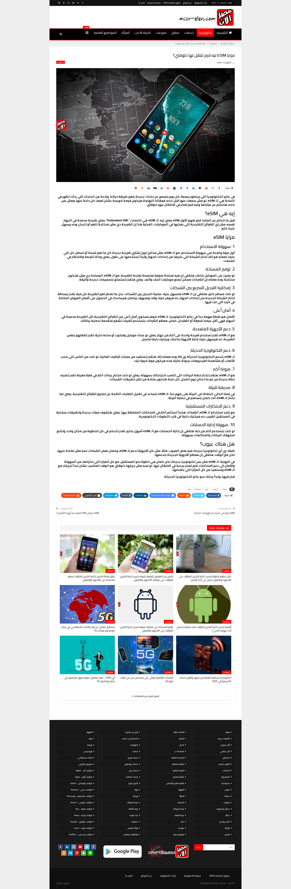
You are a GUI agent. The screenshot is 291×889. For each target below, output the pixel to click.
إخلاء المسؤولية (200, 3)
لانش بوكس (224, 822)
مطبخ (175, 32)
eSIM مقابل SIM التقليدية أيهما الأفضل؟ (77, 513)
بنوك (136, 790)
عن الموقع (187, 3)
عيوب (206, 489)
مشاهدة (198, 489)
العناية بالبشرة (178, 770)
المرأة (126, 32)
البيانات (224, 489)
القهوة (181, 790)
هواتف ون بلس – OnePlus (80, 834)
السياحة (181, 802)
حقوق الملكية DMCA (172, 3)
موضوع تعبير (178, 834)
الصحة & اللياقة (177, 758)
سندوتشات (225, 783)
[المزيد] (87, 33)
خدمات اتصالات (131, 777)
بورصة (135, 796)
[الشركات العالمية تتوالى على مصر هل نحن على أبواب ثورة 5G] (145, 655)
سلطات (227, 796)
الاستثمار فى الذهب (129, 738)
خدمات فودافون (131, 764)
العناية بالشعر (178, 777)
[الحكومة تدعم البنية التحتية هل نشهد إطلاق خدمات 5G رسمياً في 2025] (203, 655)
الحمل (181, 745)
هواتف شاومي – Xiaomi (81, 802)
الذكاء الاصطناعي (84, 758)
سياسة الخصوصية (154, 3)
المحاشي (226, 758)
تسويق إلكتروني (85, 764)
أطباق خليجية (224, 764)
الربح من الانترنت (131, 732)
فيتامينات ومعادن (130, 834)
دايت (182, 822)
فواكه (227, 828)
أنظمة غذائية (178, 732)
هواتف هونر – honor (83, 828)
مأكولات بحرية (224, 738)
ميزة (189, 489)
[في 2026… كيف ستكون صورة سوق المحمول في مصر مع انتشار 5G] (87, 655)
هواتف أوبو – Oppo (83, 777)
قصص (227, 834)
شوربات (226, 802)
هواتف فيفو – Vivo (83, 809)
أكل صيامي (225, 751)
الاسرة (181, 738)
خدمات (189, 32)
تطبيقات (215, 489)
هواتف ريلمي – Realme (81, 790)
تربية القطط (179, 815)
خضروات (134, 822)
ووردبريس (88, 751)
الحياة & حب (143, 32)
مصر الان (59, 883)
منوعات (161, 32)
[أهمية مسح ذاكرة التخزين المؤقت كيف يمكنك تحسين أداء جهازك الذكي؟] (203, 604)
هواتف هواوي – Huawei (81, 822)
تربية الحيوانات (178, 809)
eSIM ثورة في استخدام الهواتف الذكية (214, 513)
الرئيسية (222, 32)
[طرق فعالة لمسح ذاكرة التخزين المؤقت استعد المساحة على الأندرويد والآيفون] (87, 553)
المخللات (226, 770)
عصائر (227, 815)
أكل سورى (225, 745)
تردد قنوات (133, 815)
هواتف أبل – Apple (84, 770)
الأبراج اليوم (133, 783)
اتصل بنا (142, 3)
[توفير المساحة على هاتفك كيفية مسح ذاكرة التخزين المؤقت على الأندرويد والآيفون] (145, 604)
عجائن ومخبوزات (223, 809)
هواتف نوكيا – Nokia (83, 815)
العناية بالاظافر (178, 764)
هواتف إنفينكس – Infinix (81, 783)
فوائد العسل (132, 828)
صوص (227, 790)
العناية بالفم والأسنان (175, 783)
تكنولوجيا (205, 32)
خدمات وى (133, 770)
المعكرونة (225, 777)
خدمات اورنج (133, 758)
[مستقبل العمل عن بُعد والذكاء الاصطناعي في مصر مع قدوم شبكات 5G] (87, 604)
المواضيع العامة (105, 32)
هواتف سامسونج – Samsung (79, 796)
